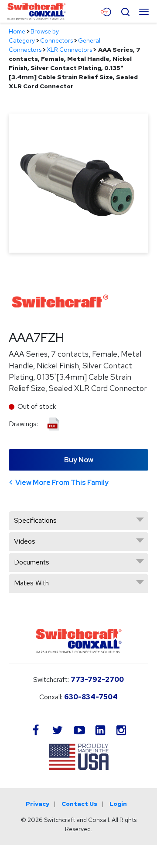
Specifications (35, 520)
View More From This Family (62, 482)
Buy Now (78, 459)
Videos (24, 541)
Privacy (37, 804)
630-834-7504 (91, 696)
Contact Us (79, 804)
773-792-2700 (97, 679)
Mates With (31, 583)
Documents (31, 562)
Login (118, 804)
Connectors (56, 40)
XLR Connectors (69, 49)
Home (17, 31)
